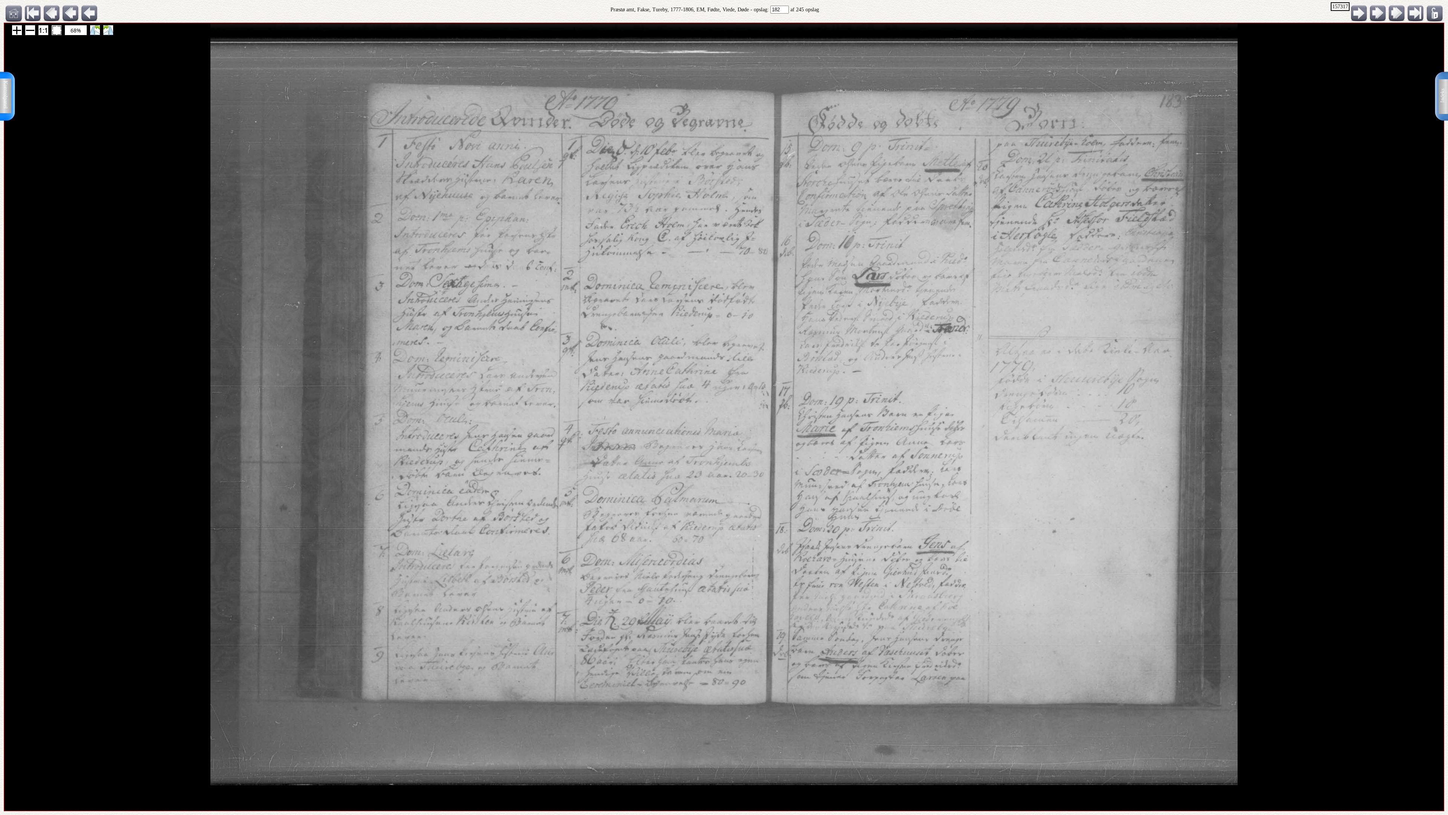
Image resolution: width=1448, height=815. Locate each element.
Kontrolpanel (5, 95)
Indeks (1442, 96)
